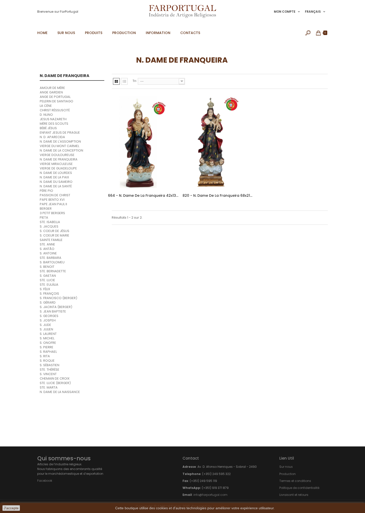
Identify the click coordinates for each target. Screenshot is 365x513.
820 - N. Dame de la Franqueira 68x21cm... (217, 195)
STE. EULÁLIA (49, 284)
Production (287, 474)
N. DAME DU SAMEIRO (56, 181)
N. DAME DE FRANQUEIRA (58, 159)
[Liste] (124, 81)
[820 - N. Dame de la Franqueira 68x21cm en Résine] (217, 142)
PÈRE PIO (46, 190)
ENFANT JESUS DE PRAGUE (60, 132)
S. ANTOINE (48, 253)
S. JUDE (45, 324)
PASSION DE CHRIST (55, 195)
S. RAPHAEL (48, 351)
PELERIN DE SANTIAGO (56, 101)
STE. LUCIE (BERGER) (55, 383)
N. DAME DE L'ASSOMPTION (60, 141)
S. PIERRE (46, 347)
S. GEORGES (49, 316)
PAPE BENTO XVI (52, 199)
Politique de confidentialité (299, 488)
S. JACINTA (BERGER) (56, 307)
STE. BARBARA (50, 257)
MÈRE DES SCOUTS (54, 123)
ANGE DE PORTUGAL (55, 96)
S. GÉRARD (48, 302)
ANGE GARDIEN (51, 92)
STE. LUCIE (47, 280)
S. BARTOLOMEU (52, 262)
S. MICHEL (47, 338)
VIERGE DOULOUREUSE (57, 155)
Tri (134, 81)
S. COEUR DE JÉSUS (54, 231)
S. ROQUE (47, 360)
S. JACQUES (49, 226)
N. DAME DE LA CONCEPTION (61, 150)
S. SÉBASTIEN (49, 365)
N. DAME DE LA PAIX (54, 177)
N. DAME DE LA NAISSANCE (60, 392)
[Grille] (116, 81)
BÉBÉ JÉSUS (48, 128)
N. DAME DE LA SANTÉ (56, 186)
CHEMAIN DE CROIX (55, 378)
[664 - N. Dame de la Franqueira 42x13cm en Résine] (143, 142)
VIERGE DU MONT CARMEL (59, 146)
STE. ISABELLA (50, 222)
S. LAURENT (48, 333)
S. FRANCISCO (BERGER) (58, 298)
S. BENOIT (47, 266)
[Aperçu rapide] (170, 127)
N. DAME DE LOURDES (56, 172)
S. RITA (45, 356)
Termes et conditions (295, 481)
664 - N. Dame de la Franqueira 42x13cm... (143, 195)
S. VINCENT (48, 374)
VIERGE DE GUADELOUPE (58, 168)
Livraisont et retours (293, 495)
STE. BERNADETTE (53, 271)
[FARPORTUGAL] (182, 11)
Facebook (44, 480)
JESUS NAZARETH (53, 119)
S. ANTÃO (47, 248)
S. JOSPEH (48, 320)
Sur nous (286, 467)
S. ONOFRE (48, 342)
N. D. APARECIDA (52, 137)
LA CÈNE (46, 105)
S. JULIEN (46, 329)
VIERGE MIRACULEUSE (56, 163)
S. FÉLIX (45, 289)
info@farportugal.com (210, 495)
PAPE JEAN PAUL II (53, 204)
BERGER (46, 208)
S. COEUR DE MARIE (54, 235)
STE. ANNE (47, 244)
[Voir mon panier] (319, 33)
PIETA (44, 217)
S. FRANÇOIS (49, 293)
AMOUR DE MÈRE (52, 87)
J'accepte (11, 508)
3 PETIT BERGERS (52, 213)
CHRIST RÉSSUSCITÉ (55, 110)
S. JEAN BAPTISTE (53, 311)
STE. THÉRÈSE (49, 369)
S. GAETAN (48, 275)
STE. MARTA (49, 387)
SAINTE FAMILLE (51, 239)
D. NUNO (46, 114)
